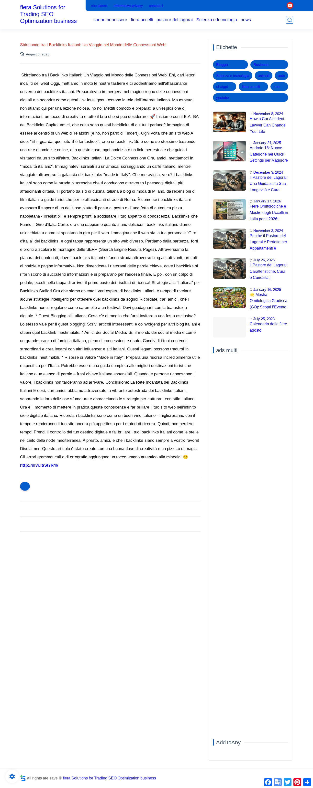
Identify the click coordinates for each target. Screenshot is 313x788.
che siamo (99, 6)
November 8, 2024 (268, 114)
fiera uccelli (142, 19)
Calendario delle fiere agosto (268, 327)
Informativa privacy (128, 6)
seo (276, 86)
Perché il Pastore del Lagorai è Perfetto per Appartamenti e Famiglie (268, 242)
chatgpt (222, 86)
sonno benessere (110, 19)
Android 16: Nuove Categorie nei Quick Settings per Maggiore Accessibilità (269, 155)
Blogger (222, 65)
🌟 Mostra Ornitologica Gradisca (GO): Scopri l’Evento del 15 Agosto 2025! (268, 301)
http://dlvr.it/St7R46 (39, 465)
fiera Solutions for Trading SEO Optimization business (48, 14)
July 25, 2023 (264, 319)
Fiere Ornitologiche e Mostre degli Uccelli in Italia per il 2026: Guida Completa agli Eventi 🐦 (269, 213)
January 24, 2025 (267, 143)
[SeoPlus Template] (23, 778)
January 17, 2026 (267, 201)
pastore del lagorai (174, 19)
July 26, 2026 (264, 260)
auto (281, 76)
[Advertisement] (110, 573)
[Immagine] (229, 122)
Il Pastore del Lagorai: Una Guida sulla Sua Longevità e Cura (269, 183)
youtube (222, 97)
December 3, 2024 (268, 172)
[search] (289, 20)
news (246, 19)
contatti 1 (156, 6)
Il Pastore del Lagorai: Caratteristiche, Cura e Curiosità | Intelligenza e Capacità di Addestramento (269, 272)
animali (263, 76)
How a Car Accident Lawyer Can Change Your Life (268, 125)
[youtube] (290, 5)
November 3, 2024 (268, 230)
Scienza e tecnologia (216, 19)
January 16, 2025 (267, 289)
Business (261, 65)
